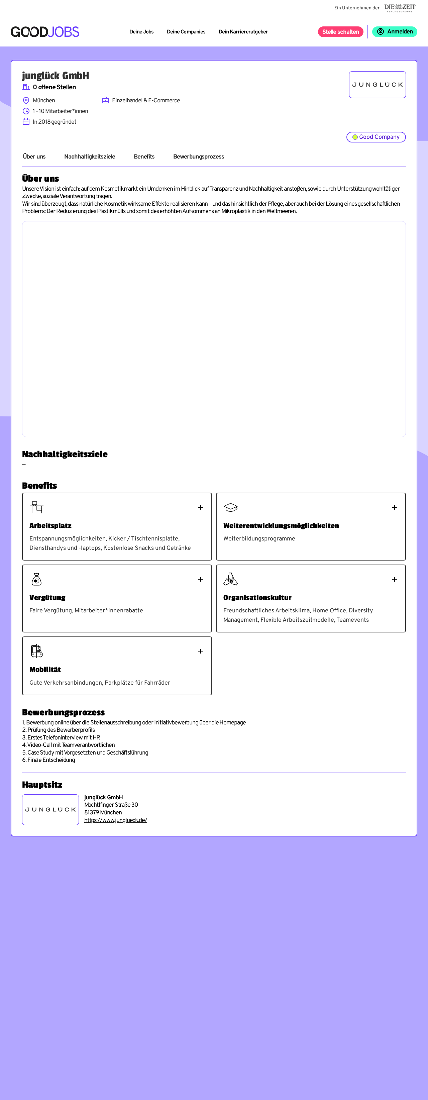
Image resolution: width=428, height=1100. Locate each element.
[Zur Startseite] (45, 31)
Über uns (34, 157)
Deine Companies (186, 32)
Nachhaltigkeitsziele (89, 157)
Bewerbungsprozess (198, 157)
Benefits (144, 157)
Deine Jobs (141, 32)
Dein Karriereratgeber (243, 32)
